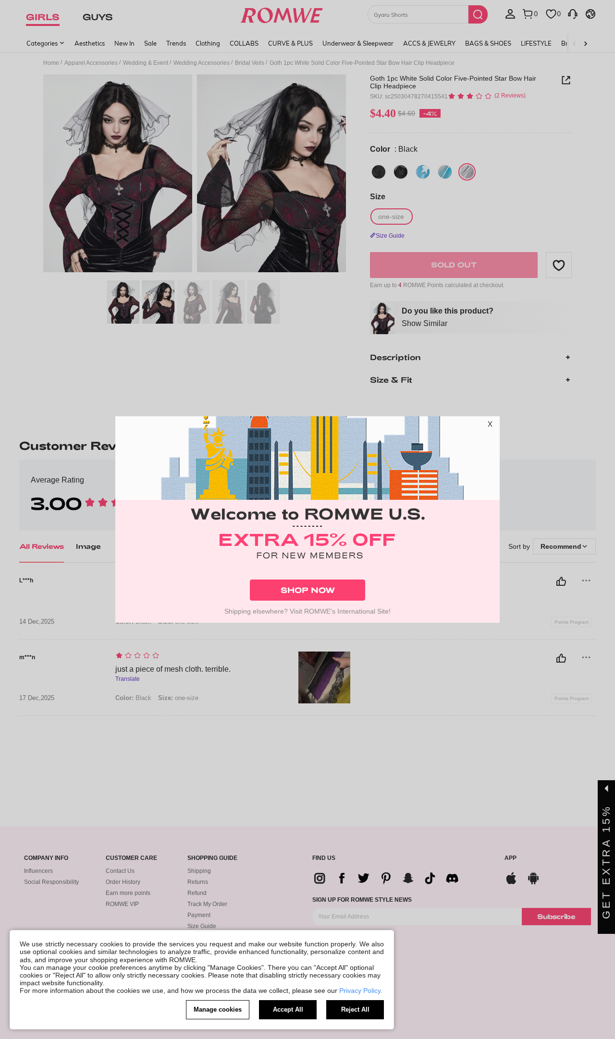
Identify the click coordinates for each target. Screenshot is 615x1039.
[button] (490, 426)
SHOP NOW (308, 589)
